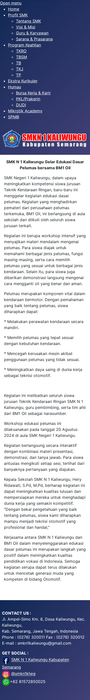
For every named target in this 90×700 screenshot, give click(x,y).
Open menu (11, 2)
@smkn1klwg (23, 673)
